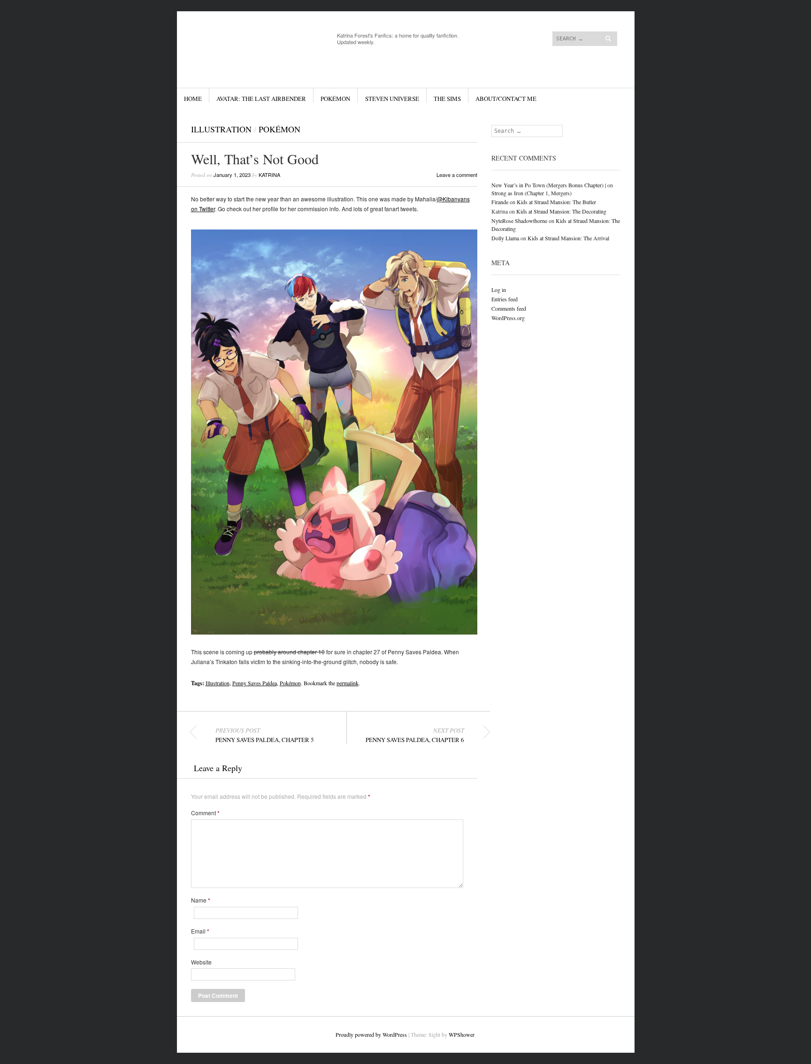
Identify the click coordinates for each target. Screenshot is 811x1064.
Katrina (269, 174)
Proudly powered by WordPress (371, 1034)
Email (200, 931)
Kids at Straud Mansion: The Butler (556, 202)
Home (193, 98)
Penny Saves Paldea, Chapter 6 (415, 735)
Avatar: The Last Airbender (261, 98)
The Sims (447, 98)
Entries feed (504, 299)
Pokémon (335, 98)
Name (200, 900)
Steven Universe (392, 98)
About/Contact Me (505, 98)
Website (201, 962)
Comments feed (508, 308)
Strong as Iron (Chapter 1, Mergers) (531, 193)
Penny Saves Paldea (254, 683)
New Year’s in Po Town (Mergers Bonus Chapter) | (548, 185)
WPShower (461, 1034)
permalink (348, 683)
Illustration (221, 129)
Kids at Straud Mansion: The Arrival (568, 238)
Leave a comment (456, 174)
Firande (499, 202)
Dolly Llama (505, 238)
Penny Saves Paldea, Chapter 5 (264, 735)
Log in (498, 289)
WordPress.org (508, 317)
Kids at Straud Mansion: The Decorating (561, 211)
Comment (205, 813)
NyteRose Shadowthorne (519, 220)
